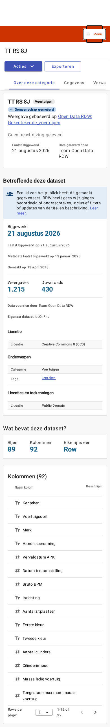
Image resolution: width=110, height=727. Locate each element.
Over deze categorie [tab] (34, 82)
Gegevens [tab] (74, 82)
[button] (94, 34)
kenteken (49, 378)
